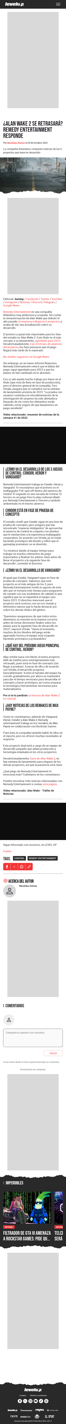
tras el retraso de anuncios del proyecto (32, 345)
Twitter (45, 299)
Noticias (25, 302)
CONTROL (19, 858)
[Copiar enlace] (29, 866)
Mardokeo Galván (16, 143)
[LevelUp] (12, 1410)
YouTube (57, 299)
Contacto (23, 1395)
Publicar (53, 1053)
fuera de (42, 758)
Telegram (49, 302)
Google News (11, 305)
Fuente (7, 851)
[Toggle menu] (58, 4)
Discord (37, 302)
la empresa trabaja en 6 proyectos (39, 321)
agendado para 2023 (47, 340)
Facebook (32, 299)
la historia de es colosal (31, 696)
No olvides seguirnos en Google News (26, 357)
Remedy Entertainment (17, 312)
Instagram (11, 302)
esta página (50, 784)
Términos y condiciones (38, 1395)
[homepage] (14, 4)
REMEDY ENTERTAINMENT (42, 858)
